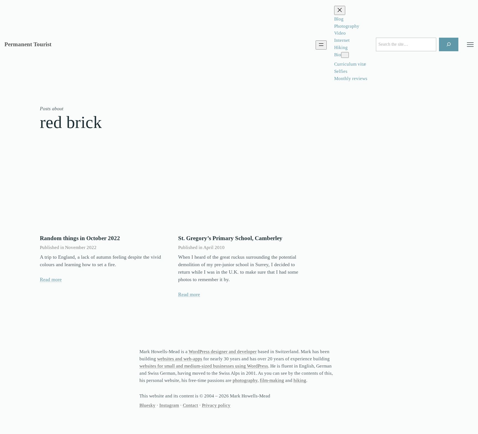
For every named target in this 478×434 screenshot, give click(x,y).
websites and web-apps (179, 358)
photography (245, 380)
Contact (190, 405)
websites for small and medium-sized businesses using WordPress (203, 366)
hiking (299, 380)
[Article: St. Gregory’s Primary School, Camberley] (239, 189)
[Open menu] (321, 45)
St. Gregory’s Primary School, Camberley (230, 238)
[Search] (449, 44)
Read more (51, 279)
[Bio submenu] (345, 55)
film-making (272, 380)
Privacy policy (216, 405)
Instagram (169, 405)
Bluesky (147, 405)
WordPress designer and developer (223, 351)
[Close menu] (339, 10)
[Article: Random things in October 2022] (101, 189)
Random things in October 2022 (80, 238)
